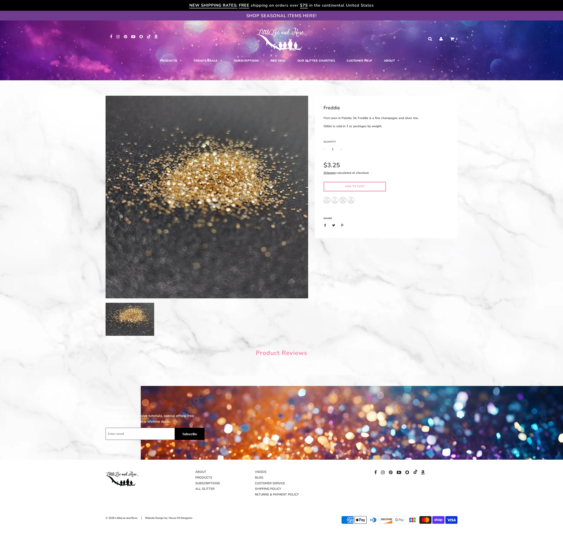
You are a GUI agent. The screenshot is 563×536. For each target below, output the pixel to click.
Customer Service (270, 483)
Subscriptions (246, 61)
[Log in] (441, 39)
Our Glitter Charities (316, 61)
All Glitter (204, 489)
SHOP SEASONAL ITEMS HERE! (281, 16)
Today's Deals (206, 61)
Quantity (330, 141)
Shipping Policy (268, 489)
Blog (259, 477)
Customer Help (359, 61)
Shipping (330, 173)
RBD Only (278, 61)
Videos (261, 472)
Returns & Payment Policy (277, 494)
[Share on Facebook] (326, 225)
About (390, 61)
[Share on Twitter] (333, 225)
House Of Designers (180, 518)
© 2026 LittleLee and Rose (121, 518)
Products (169, 61)
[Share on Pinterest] (342, 225)
